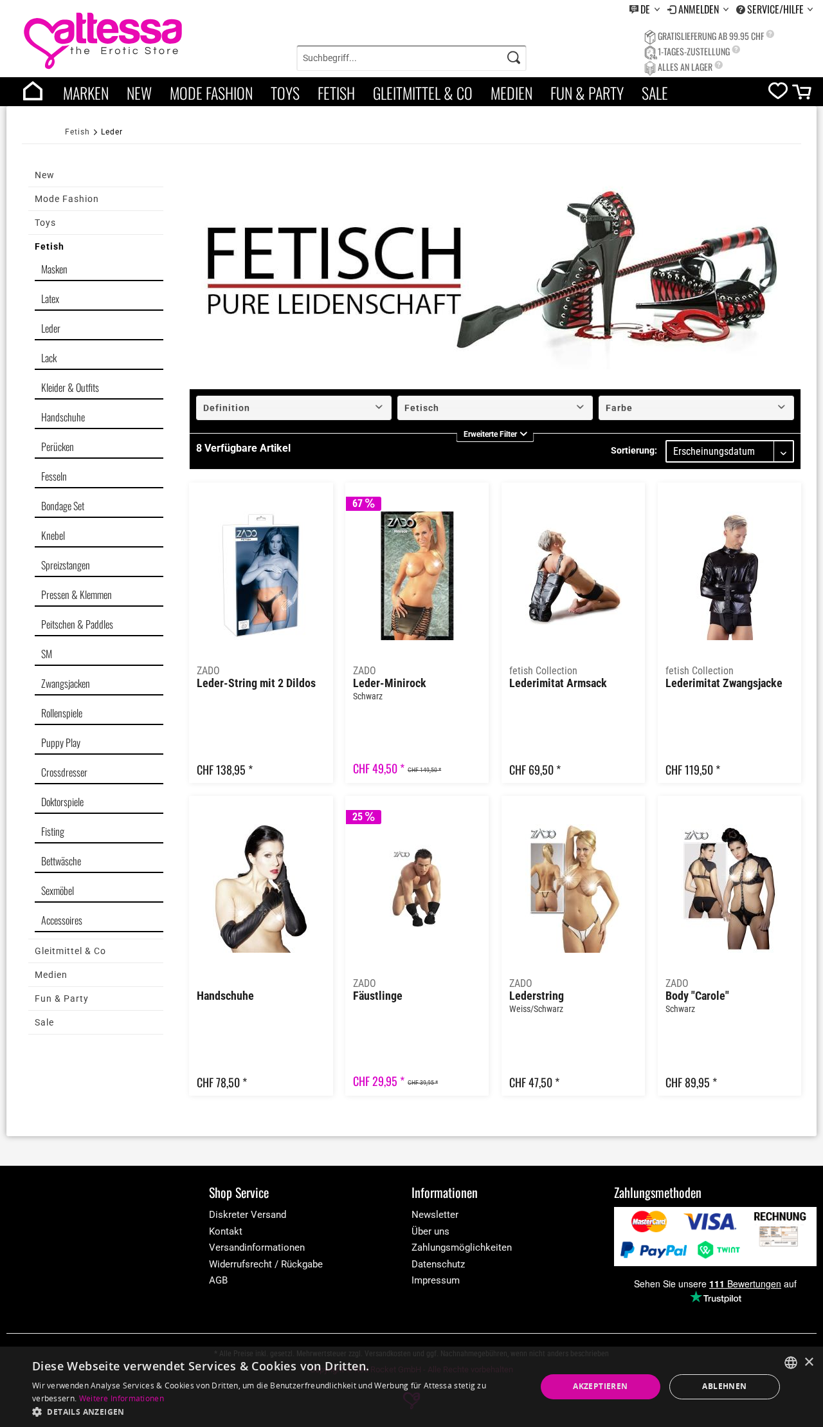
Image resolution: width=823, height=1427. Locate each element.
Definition (226, 408)
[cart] (803, 95)
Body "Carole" (697, 996)
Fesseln (54, 476)
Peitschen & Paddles (77, 624)
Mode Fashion (211, 92)
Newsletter (435, 1214)
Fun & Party (587, 92)
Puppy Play (60, 742)
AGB (218, 1280)
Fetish (336, 92)
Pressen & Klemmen (76, 594)
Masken (54, 269)
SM (46, 653)
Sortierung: (634, 450)
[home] (33, 91)
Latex (50, 298)
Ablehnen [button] (724, 1386)
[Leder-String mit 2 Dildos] (261, 575)
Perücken (57, 446)
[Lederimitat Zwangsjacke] (729, 575)
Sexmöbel (57, 890)
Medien (511, 92)
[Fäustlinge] (417, 889)
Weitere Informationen (121, 1398)
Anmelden (699, 9)
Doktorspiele (62, 801)
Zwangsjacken (65, 683)
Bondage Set (62, 505)
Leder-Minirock (389, 683)
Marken (86, 92)
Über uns (430, 1231)
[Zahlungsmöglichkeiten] (715, 1236)
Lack (49, 357)
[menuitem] (645, 9)
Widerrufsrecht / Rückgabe (266, 1264)
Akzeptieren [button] (600, 1386)
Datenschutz (438, 1264)
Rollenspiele (61, 713)
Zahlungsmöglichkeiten (462, 1247)
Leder (50, 328)
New (139, 92)
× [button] (808, 1362)
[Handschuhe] (261, 889)
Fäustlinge (377, 996)
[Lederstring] (573, 889)
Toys (285, 92)
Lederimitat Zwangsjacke (723, 683)
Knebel (53, 535)
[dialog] (411, 1387)
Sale (655, 92)
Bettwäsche (61, 861)
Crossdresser (64, 772)
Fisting (52, 831)
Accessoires (61, 920)
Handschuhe (63, 417)
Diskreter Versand (247, 1214)
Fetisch (421, 408)
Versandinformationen (257, 1247)
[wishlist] (778, 93)
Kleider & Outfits (70, 387)
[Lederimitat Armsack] (573, 575)
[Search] (514, 58)
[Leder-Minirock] (417, 575)
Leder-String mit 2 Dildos (256, 683)
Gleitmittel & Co (423, 92)
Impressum (436, 1280)
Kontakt (225, 1231)
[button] (276, 1411)
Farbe (619, 408)
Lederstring (536, 996)
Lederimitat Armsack (558, 683)
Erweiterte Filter (491, 435)
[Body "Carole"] (729, 889)
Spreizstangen (65, 565)
